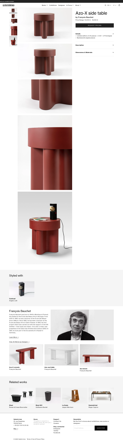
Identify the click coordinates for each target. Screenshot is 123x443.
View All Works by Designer (18, 342)
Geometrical (93, 405)
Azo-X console (14, 367)
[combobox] (115, 5)
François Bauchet (85, 17)
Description (80, 45)
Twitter (55, 430)
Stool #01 (39, 405)
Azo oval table (50, 367)
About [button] (77, 5)
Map (15, 428)
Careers (56, 423)
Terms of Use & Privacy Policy (35, 439)
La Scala (65, 405)
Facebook (56, 432)
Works (44, 5)
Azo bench (83, 368)
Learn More (13, 337)
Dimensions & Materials (84, 52)
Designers (61, 5)
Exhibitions (53, 5)
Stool (11, 405)
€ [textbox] (113, 5)
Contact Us (57, 421)
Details (78, 34)
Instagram (56, 428)
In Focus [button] (69, 5)
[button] (109, 5)
